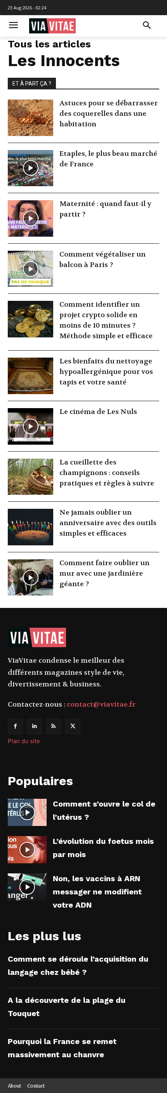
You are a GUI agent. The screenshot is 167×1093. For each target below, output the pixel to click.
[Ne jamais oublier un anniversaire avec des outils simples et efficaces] (30, 527)
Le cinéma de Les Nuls (98, 411)
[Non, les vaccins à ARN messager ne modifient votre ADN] (27, 887)
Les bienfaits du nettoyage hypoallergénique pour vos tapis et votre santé (106, 372)
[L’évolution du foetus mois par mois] (27, 849)
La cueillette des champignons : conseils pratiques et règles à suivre (106, 473)
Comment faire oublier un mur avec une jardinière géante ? (104, 573)
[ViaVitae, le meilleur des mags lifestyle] (74, 26)
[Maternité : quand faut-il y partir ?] (30, 218)
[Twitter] (72, 726)
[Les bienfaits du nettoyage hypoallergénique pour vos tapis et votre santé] (30, 376)
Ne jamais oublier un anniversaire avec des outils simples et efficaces (108, 523)
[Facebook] (15, 726)
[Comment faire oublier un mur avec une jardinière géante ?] (30, 577)
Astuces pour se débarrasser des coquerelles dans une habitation (108, 114)
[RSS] (53, 726)
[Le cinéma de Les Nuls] (30, 426)
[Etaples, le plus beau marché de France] (30, 168)
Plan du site (24, 741)
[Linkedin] (34, 726)
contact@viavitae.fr (101, 704)
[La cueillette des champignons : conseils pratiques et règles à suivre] (30, 477)
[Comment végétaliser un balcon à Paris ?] (30, 269)
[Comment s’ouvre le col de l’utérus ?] (27, 812)
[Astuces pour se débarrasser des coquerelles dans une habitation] (30, 118)
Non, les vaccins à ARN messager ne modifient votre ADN (97, 892)
